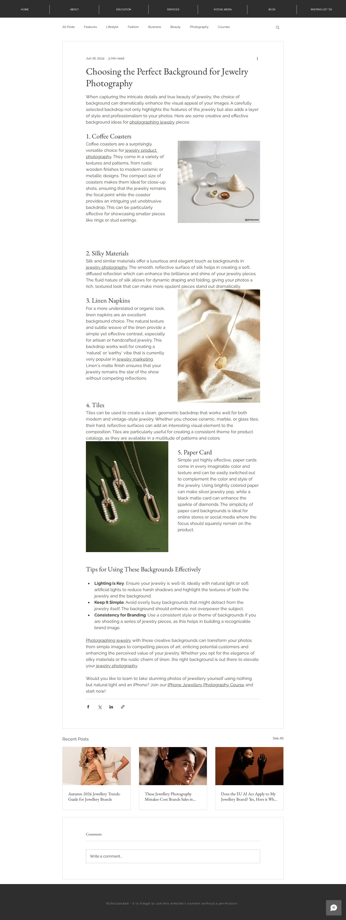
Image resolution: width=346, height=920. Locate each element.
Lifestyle (112, 27)
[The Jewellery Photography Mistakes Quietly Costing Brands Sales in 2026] (173, 766)
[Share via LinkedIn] (111, 707)
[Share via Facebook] (88, 707)
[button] (277, 27)
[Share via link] (123, 707)
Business (154, 27)
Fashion (133, 27)
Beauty (175, 27)
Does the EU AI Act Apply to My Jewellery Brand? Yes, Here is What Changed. (249, 796)
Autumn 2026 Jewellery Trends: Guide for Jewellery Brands (94, 796)
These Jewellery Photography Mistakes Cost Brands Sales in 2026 (169, 796)
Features (90, 27)
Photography (199, 27)
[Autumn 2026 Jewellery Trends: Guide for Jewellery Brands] (97, 766)
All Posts (68, 27)
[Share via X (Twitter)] (99, 707)
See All (278, 738)
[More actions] (257, 58)
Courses (224, 27)
